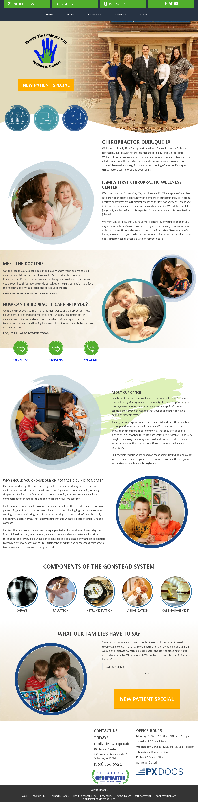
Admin (25, 796)
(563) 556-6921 (108, 763)
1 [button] (145, 669)
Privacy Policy (124, 796)
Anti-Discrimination (59, 796)
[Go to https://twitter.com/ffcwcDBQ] (171, 4)
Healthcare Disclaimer (84, 796)
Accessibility (39, 796)
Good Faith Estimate (166, 796)
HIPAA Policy (106, 796)
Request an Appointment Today (26, 333)
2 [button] (148, 669)
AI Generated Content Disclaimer (99, 799)
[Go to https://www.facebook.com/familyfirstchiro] (166, 4)
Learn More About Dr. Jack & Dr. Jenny (30, 293)
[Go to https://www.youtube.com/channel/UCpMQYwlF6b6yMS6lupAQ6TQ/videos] (176, 4)
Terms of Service (143, 796)
